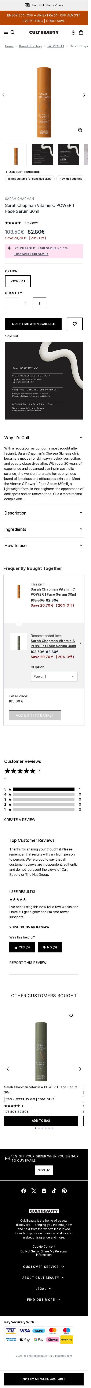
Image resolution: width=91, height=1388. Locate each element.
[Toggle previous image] (3, 94)
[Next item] (80, 1068)
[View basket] (81, 32)
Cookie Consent (44, 1246)
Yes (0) (24, 947)
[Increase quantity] (39, 303)
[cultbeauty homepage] (44, 32)
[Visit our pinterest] (64, 1191)
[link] (73, 32)
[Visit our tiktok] (54, 1191)
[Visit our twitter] (34, 1191)
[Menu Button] (4, 32)
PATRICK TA (55, 46)
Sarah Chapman (19, 198)
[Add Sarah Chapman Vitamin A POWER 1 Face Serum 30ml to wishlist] (71, 1015)
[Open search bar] (12, 32)
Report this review (28, 962)
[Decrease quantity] (11, 303)
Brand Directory (30, 46)
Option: (12, 271)
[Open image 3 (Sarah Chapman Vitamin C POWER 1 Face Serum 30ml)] (68, 154)
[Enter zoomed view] (80, 130)
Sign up (44, 1170)
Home (9, 46)
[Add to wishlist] (75, 324)
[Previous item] (7, 1068)
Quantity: (14, 293)
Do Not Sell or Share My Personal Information (44, 1253)
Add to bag (41, 1120)
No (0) (52, 947)
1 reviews (31, 223)
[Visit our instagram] (44, 1191)
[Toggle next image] (84, 94)
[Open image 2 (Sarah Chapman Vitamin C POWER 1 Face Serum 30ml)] (42, 154)
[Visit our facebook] (24, 1191)
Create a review (19, 820)
